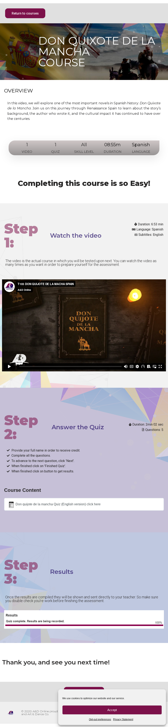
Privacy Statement (123, 719)
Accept (112, 710)
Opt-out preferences (100, 719)
